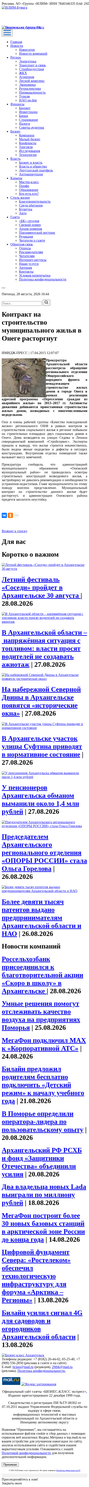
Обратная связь (21, 244)
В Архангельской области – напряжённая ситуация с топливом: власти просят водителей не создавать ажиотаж (44, 648)
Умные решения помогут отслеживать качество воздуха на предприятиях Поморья (41, 1015)
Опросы (25, 248)
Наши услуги (29, 264)
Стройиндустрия (31, 69)
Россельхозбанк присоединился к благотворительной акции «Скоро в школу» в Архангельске (42, 975)
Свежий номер (30, 225)
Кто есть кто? (29, 193)
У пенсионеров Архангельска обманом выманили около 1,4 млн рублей (40, 799)
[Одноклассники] (10, 515)
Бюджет (24, 108)
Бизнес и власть (30, 162)
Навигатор (27, 49)
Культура (25, 209)
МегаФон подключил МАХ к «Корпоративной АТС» (44, 1044)
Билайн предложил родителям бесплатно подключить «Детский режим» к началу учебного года (43, 1085)
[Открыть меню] (7, 33)
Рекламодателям (31, 252)
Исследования (29, 151)
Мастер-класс (29, 182)
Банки (23, 116)
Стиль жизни (20, 197)
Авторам (25, 267)
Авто (23, 213)
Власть (15, 158)
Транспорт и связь (32, 65)
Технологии (28, 155)
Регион (15, 57)
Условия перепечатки (35, 275)
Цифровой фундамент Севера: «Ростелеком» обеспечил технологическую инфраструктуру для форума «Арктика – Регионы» (36, 1276)
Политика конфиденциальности (42, 279)
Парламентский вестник (37, 232)
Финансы (17, 104)
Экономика (27, 85)
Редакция (26, 236)
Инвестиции (28, 112)
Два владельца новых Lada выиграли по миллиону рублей (44, 1195)
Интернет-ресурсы (32, 260)
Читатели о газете (32, 240)
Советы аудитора (31, 127)
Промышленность (32, 92)
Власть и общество (33, 166)
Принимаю (10, 1464)
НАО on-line (28, 100)
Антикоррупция (31, 174)
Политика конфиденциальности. (41, 1371)
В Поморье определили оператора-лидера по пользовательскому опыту (42, 1121)
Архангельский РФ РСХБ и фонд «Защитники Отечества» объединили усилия (42, 1162)
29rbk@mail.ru (62, 1367)
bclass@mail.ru (23, 1367)
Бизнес (15, 131)
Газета (15, 217)
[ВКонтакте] (4, 515)
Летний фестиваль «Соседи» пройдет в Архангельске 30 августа (41, 587)
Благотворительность (35, 201)
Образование (28, 190)
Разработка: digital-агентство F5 (68, 1470)
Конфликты (27, 143)
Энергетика (27, 61)
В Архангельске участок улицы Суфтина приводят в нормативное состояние (42, 746)
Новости (16, 46)
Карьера (16, 178)
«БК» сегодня (29, 221)
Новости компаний (33, 53)
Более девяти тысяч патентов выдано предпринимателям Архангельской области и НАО (41, 917)
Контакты (26, 271)
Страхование (28, 120)
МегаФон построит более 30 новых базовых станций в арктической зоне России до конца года (43, 1227)
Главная (16, 42)
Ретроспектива (30, 88)
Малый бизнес (29, 139)
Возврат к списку (14, 531)
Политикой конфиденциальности (26, 1453)
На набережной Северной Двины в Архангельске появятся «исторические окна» (41, 701)
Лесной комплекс (32, 81)
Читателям (27, 256)
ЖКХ (23, 73)
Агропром (26, 77)
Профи (24, 186)
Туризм (24, 96)
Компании (26, 135)
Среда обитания (31, 205)
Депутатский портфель (36, 170)
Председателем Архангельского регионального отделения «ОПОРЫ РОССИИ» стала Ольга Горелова (44, 852)
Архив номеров (30, 229)
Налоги (24, 123)
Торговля (26, 147)
